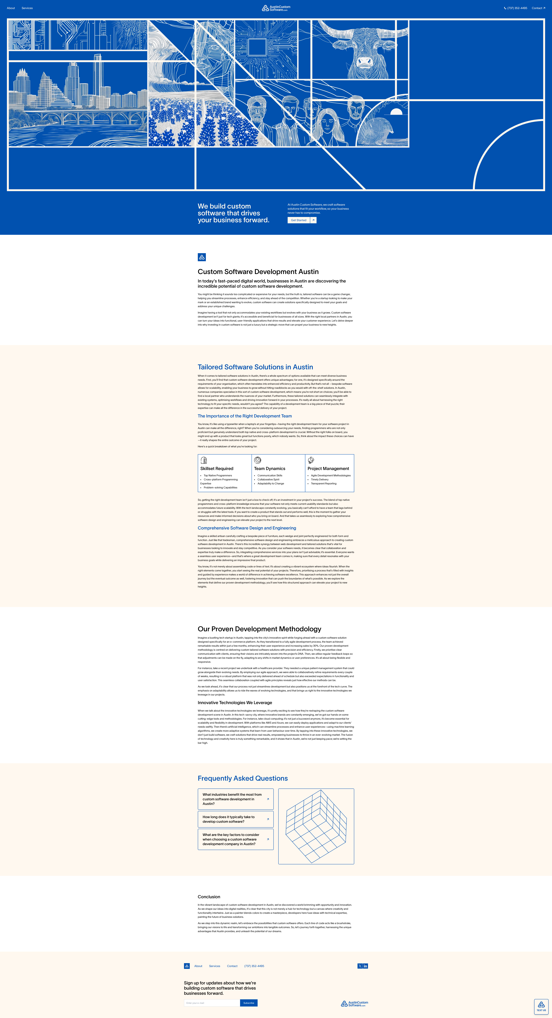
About (11, 8)
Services (27, 8)
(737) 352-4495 (517, 8)
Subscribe (249, 1003)
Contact (232, 966)
